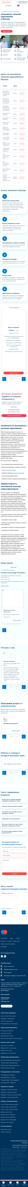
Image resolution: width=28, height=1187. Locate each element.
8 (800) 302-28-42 (5, 998)
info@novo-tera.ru (5, 1001)
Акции (11, 938)
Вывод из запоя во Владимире (8, 1119)
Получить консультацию (14, 415)
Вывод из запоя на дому (8, 1042)
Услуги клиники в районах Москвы (9, 1104)
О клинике (9, 941)
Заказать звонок (7, 1006)
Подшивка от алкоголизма (7, 1018)
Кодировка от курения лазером (9, 1092)
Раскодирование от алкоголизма (10, 1071)
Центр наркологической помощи (12, 764)
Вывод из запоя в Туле (6, 1112)
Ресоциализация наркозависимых (9, 1062)
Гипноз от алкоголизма (6, 1021)
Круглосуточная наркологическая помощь (11, 1038)
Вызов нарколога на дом (7, 1035)
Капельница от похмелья (7, 1045)
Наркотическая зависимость (9, 1027)
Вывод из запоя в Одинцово (8, 1114)
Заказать (22, 93)
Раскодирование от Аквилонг (8, 1082)
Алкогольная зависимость (8, 1013)
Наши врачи (4, 946)
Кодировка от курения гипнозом (9, 1089)
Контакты (3, 941)
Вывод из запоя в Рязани (7, 1122)
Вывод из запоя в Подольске (8, 1117)
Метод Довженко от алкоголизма (9, 1023)
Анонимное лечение (6, 1033)
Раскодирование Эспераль (8, 1075)
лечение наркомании (18, 473)
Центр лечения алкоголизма (8, 1016)
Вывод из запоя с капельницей (8, 1048)
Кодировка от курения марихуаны (9, 1097)
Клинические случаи (6, 1129)
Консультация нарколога (7, 1030)
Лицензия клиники (15, 1140)
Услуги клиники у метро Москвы (9, 1107)
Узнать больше (5, 585)
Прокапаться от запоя (6, 1050)
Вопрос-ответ (16, 941)
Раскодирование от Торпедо (8, 1077)
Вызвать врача (6, 31)
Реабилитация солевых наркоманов (10, 1065)
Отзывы (18, 938)
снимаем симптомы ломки (8, 470)
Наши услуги (4, 938)
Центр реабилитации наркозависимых (10, 1060)
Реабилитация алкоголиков (8, 1068)
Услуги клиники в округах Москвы (9, 1109)
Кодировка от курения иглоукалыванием (11, 1094)
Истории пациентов (6, 1132)
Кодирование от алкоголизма (8, 1053)
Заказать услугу (14, 373)
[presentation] (4, 379)
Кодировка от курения (7, 1086)
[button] (11, 379)
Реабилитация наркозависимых (10, 1057)
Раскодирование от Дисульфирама (10, 1080)
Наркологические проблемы (8, 944)
